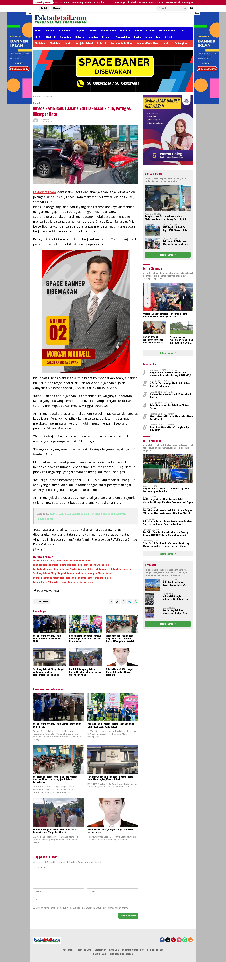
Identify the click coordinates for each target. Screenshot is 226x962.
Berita (38, 30)
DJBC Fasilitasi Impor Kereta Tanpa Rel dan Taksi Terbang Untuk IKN (176, 584)
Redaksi (166, 43)
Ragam (148, 37)
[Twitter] (167, 940)
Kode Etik (101, 43)
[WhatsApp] (184, 940)
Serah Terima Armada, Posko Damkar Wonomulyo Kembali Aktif (64, 560)
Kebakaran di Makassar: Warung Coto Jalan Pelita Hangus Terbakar (175, 242)
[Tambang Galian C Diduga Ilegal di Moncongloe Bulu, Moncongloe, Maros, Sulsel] (49, 657)
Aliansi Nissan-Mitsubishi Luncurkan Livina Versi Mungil (171, 417)
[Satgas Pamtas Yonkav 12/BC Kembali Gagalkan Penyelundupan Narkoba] (168, 468)
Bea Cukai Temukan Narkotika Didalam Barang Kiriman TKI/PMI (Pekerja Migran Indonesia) (165, 533)
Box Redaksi (68, 949)
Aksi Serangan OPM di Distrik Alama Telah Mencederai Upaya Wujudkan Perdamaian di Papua (168, 500)
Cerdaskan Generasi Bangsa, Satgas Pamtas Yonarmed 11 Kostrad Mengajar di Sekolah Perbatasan (82, 569)
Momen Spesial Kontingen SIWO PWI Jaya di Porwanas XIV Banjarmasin (153, 340)
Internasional (65, 30)
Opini (158, 37)
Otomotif (106, 37)
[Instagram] (179, 940)
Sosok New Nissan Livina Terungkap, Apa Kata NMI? (169, 428)
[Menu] (35, 8)
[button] (185, 8)
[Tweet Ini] (117, 601)
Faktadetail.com (44, 192)
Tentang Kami (181, 43)
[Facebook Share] (111, 601)
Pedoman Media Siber (121, 43)
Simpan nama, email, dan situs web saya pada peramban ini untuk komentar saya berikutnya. (82, 907)
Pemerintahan (123, 37)
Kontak (44, 8)
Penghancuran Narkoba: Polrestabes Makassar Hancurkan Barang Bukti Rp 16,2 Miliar (165, 217)
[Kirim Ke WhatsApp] (135, 601)
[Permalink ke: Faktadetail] (35, 120)
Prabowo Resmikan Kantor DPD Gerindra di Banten (170, 395)
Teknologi (93, 37)
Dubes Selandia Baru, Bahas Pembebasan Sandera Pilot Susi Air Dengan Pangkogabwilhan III (167, 522)
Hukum (138, 30)
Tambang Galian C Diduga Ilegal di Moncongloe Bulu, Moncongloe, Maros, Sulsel (72, 573)
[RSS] (190, 940)
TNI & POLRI (50, 37)
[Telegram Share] (129, 601)
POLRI (37, 37)
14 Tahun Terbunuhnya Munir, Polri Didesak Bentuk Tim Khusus (171, 384)
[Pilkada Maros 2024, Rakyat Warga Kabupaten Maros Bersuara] (122, 657)
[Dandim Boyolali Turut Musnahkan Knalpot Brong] (149, 612)
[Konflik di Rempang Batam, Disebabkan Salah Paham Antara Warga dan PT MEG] (85, 657)
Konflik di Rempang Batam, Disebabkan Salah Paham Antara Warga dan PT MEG (72, 577)
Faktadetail (44, 119)
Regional (81, 30)
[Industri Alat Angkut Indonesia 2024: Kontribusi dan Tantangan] (149, 599)
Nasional (50, 30)
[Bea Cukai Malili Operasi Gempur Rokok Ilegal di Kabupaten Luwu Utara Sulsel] (85, 624)
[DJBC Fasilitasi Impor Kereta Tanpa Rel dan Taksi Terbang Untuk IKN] (152, 585)
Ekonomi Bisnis (108, 30)
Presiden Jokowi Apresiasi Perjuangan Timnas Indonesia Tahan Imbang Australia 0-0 (166, 315)
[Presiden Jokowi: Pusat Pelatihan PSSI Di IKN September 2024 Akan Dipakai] (181, 327)
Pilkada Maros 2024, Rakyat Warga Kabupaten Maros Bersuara (64, 582)
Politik (137, 37)
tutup (29, 13)
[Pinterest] (173, 940)
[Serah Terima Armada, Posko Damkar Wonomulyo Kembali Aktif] (49, 624)
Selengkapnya (167, 254)
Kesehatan (65, 37)
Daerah (93, 30)
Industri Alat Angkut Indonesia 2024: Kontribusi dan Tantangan (176, 598)
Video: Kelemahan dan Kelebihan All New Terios (169, 406)
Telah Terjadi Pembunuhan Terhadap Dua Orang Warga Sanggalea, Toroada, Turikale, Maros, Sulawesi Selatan (166, 544)
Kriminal (150, 30)
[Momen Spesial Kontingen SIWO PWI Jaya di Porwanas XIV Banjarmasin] (154, 327)
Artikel (168, 37)
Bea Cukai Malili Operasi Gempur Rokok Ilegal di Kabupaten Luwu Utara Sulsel (71, 565)
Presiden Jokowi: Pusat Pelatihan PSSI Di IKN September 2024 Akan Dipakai (181, 340)
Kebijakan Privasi (84, 43)
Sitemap (56, 8)
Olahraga (79, 37)
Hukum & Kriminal (167, 30)
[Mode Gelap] (191, 8)
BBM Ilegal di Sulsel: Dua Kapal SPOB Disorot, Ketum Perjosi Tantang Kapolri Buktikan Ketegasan (119, 2)
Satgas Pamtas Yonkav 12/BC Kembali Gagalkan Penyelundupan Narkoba (166, 490)
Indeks (68, 43)
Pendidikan (125, 30)
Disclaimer (40, 43)
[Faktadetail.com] (61, 19)
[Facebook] (162, 940)
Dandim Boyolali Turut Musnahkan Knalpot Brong (176, 611)
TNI (182, 30)
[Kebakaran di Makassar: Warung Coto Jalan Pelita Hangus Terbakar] (152, 243)
